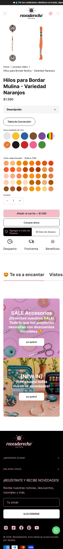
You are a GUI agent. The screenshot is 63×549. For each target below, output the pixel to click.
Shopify (11, 540)
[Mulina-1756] (50, 176)
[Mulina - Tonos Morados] (42, 136)
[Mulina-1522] (12, 169)
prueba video (20, 66)
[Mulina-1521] (6, 169)
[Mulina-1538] (19, 176)
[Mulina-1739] (44, 176)
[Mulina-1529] (31, 169)
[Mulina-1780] (19, 188)
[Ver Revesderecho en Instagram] (5, 527)
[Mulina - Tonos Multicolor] (50, 136)
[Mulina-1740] (31, 182)
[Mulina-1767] (44, 182)
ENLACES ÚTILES (12, 469)
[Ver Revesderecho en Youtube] (36, 527)
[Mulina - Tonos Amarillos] (15, 136)
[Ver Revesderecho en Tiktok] (13, 527)
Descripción (14, 109)
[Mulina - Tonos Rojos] (24, 145)
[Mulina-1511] (25, 163)
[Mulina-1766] (6, 182)
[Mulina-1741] (50, 182)
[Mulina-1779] (6, 188)
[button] (50, 13)
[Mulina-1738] (38, 182)
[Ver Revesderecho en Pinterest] (29, 527)
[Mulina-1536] (6, 176)
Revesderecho (20, 537)
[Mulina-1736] (31, 176)
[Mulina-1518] (38, 163)
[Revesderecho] (31, 13)
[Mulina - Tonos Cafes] (33, 136)
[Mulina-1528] (25, 169)
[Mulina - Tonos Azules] (24, 136)
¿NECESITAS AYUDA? (14, 458)
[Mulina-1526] (12, 163)
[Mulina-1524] (12, 182)
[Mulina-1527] (19, 169)
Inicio (6, 66)
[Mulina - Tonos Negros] (15, 145)
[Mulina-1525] (25, 182)
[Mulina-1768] (25, 188)
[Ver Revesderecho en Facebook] (21, 527)
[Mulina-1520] (50, 163)
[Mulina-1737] (38, 176)
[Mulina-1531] (44, 188)
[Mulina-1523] (25, 176)
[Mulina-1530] (38, 169)
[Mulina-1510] (31, 188)
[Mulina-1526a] (50, 188)
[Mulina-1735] (38, 188)
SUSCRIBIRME (31, 513)
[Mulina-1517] (31, 163)
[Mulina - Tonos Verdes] (42, 145)
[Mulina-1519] (44, 163)
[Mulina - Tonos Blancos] (7, 136)
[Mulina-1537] (12, 176)
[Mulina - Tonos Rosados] (33, 145)
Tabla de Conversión (19, 121)
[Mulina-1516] (19, 163)
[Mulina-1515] (19, 182)
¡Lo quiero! (31, 341)
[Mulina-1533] (44, 169)
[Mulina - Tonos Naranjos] (7, 145)
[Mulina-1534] (50, 169)
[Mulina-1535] (12, 188)
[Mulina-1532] (6, 163)
